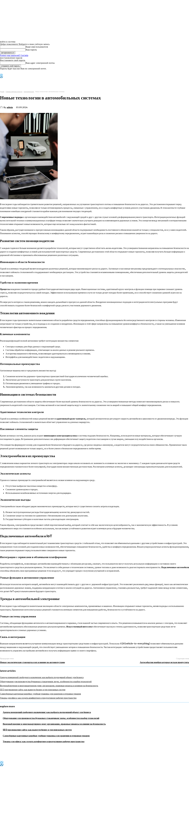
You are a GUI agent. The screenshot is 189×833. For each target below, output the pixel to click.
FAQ (33, 831)
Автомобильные (29, 92)
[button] (115, 81)
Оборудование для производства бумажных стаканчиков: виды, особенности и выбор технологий (46, 681)
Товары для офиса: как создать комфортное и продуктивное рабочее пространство (38, 697)
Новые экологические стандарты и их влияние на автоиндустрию (32, 662)
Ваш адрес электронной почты (40, 63)
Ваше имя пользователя (37, 47)
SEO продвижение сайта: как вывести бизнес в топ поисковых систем (32, 689)
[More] (75, 107)
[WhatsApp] (64, 107)
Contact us (42, 831)
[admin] (2, 107)
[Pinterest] (54, 107)
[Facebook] (34, 107)
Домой (2, 92)
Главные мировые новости (14, 92)
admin (10, 107)
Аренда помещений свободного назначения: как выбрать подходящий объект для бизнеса (42, 677)
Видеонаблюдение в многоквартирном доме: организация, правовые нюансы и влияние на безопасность (49, 685)
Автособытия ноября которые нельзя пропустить (164, 662)
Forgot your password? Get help (14, 55)
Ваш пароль (31, 50)
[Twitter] (44, 107)
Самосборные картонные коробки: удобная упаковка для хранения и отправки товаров (40, 693)
